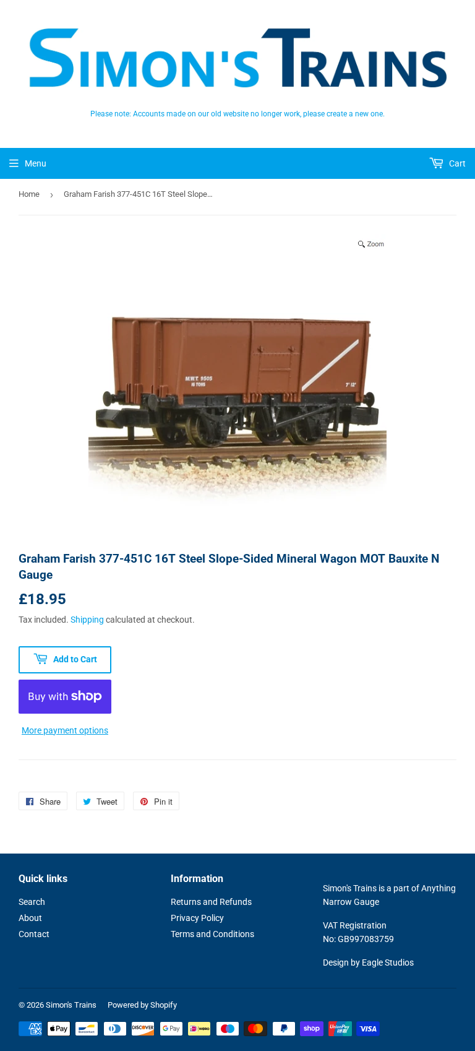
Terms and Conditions (212, 934)
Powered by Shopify (142, 1005)
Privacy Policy (197, 918)
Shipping (87, 620)
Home (29, 194)
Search (32, 902)
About (30, 918)
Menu (35, 163)
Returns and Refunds (211, 902)
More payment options (65, 730)
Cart (456, 163)
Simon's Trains (71, 1005)
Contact (34, 934)
